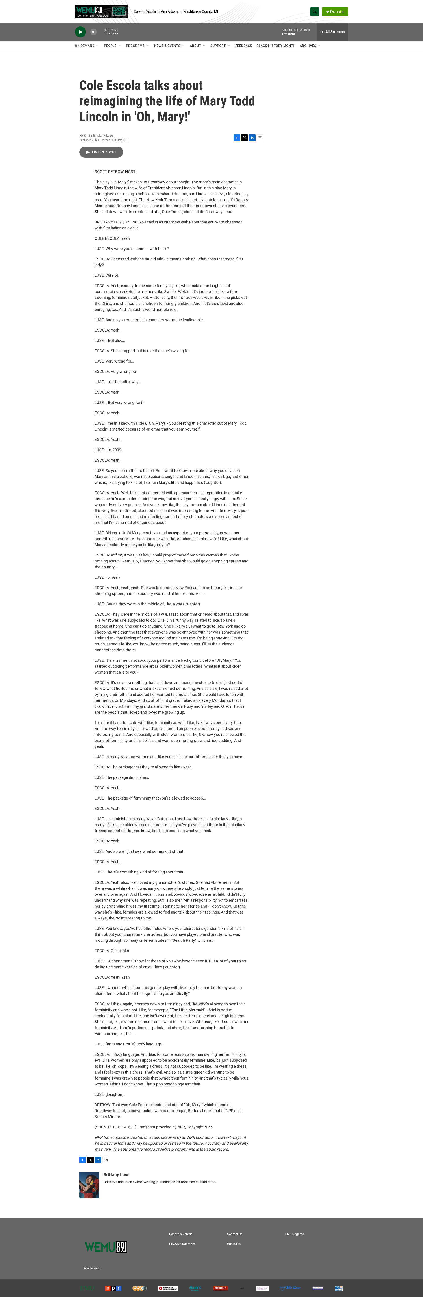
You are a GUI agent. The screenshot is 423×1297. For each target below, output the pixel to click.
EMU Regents (294, 1234)
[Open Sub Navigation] (98, 46)
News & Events (167, 46)
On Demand (85, 46)
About (195, 46)
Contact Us (234, 1234)
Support (218, 46)
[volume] (93, 32)
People (110, 46)
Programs (135, 46)
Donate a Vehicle (181, 1234)
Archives (308, 46)
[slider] (100, 31)
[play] (80, 32)
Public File (234, 1244)
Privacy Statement (182, 1244)
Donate (337, 11)
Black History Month (276, 46)
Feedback (243, 46)
